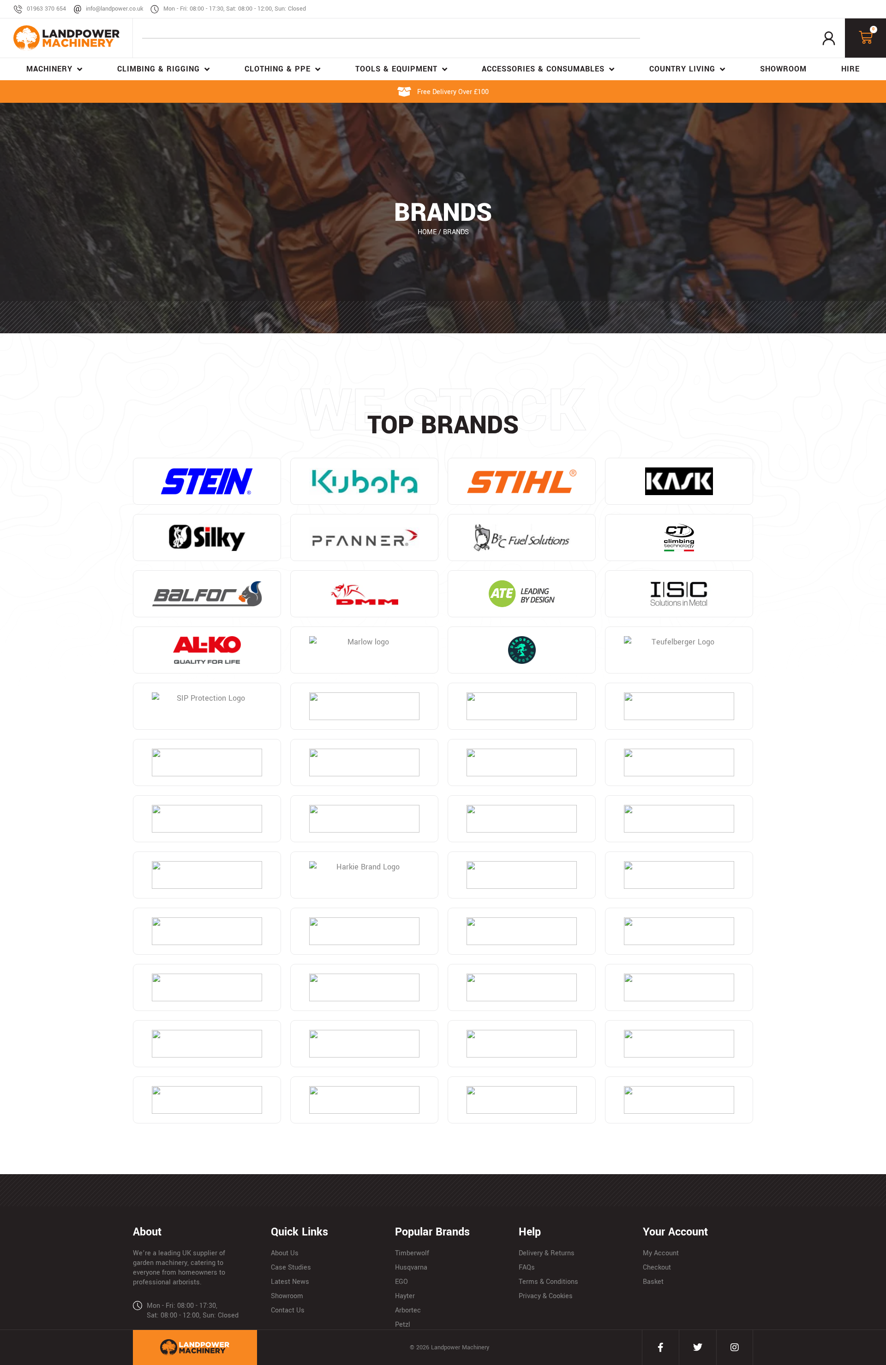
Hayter (405, 1296)
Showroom (287, 1296)
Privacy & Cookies (546, 1296)
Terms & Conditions (548, 1282)
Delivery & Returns (547, 1253)
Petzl (402, 1325)
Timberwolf (412, 1253)
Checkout (657, 1267)
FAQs (527, 1267)
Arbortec (408, 1310)
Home (427, 232)
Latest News (290, 1282)
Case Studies (291, 1267)
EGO (401, 1282)
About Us (285, 1253)
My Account (661, 1253)
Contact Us (288, 1310)
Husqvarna (411, 1267)
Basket (653, 1282)
